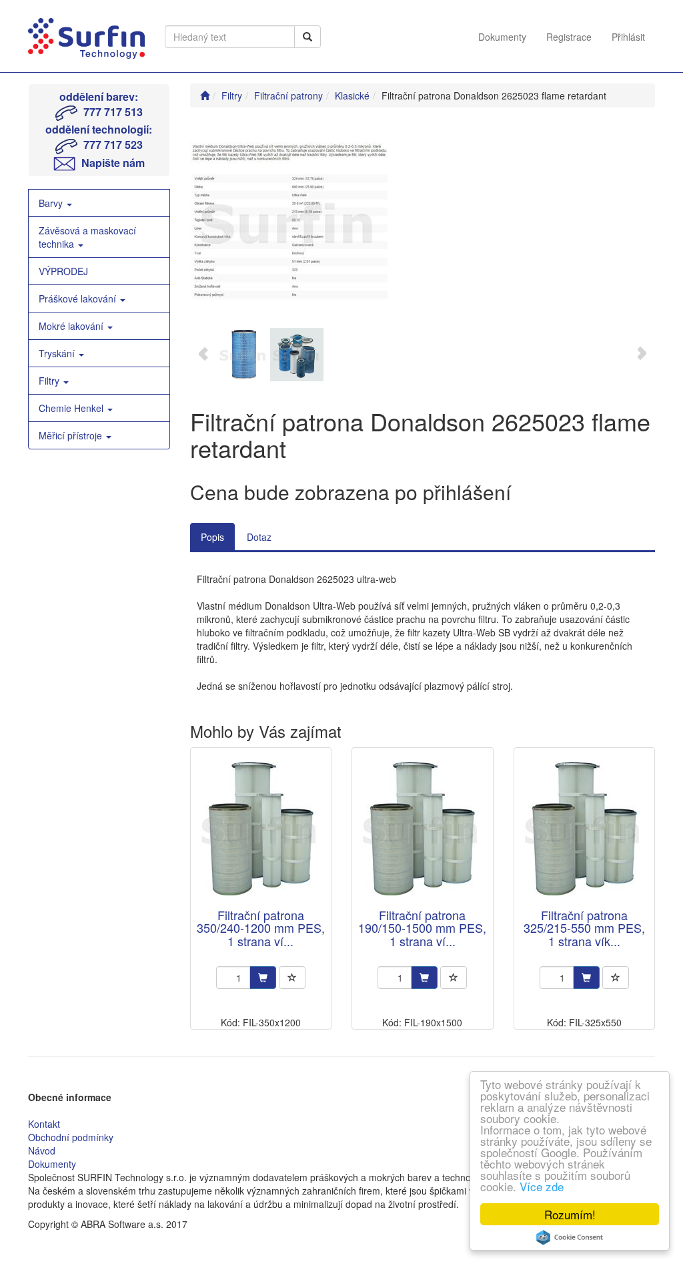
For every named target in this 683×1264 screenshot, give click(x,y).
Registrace (569, 36)
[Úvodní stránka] (204, 95)
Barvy (52, 203)
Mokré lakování (72, 326)
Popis (212, 537)
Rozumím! (570, 1214)
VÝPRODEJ (63, 271)
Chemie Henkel (72, 408)
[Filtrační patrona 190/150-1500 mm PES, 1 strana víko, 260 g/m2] (422, 829)
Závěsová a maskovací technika (87, 237)
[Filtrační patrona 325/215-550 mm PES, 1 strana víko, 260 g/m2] (584, 829)
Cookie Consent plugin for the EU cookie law (569, 1237)
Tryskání (58, 353)
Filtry (50, 380)
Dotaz (259, 537)
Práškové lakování (79, 298)
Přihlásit (628, 36)
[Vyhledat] (307, 36)
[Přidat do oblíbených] (292, 977)
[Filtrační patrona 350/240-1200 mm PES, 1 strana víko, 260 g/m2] (260, 829)
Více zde (542, 1186)
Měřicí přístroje (72, 435)
